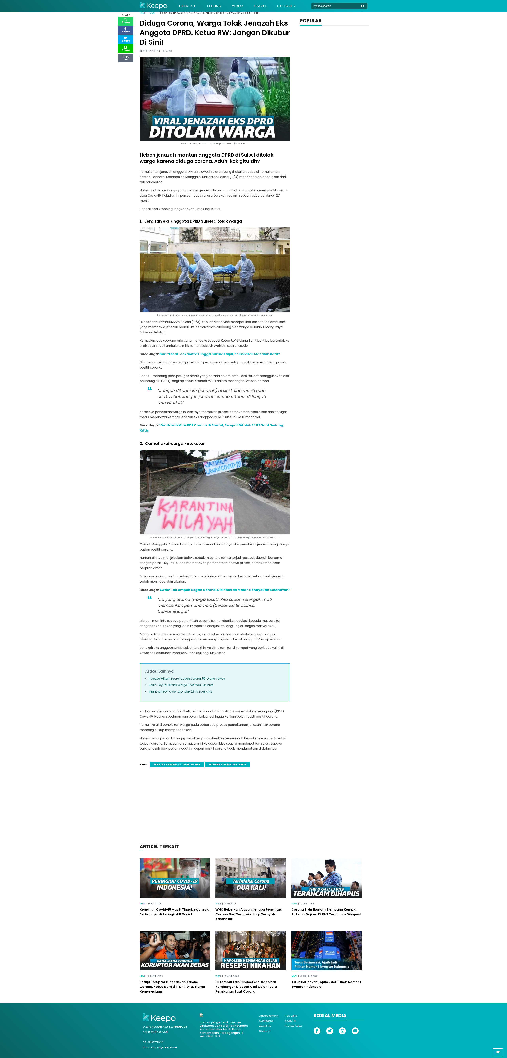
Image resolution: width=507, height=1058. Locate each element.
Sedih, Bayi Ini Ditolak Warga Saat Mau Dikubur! (181, 685)
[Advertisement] (253, 811)
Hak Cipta (291, 1016)
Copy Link (126, 57)
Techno (214, 6)
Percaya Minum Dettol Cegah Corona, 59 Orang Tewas (187, 678)
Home (142, 13)
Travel (260, 6)
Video (237, 6)
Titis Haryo (165, 51)
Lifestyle (187, 6)
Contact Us (266, 1021)
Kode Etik (290, 1021)
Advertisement (268, 1016)
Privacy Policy (293, 1026)
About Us (265, 1026)
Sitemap (264, 1031)
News (152, 13)
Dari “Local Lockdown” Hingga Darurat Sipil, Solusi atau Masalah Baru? (219, 354)
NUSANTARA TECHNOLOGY (169, 1027)
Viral (218, 903)
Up (498, 1052)
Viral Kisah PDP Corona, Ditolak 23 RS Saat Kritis (180, 692)
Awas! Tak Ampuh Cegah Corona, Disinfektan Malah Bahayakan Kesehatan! (224, 590)
